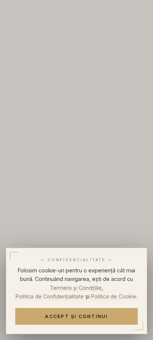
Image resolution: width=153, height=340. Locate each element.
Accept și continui (76, 316)
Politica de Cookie (113, 296)
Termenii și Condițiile (76, 288)
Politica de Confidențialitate (50, 296)
